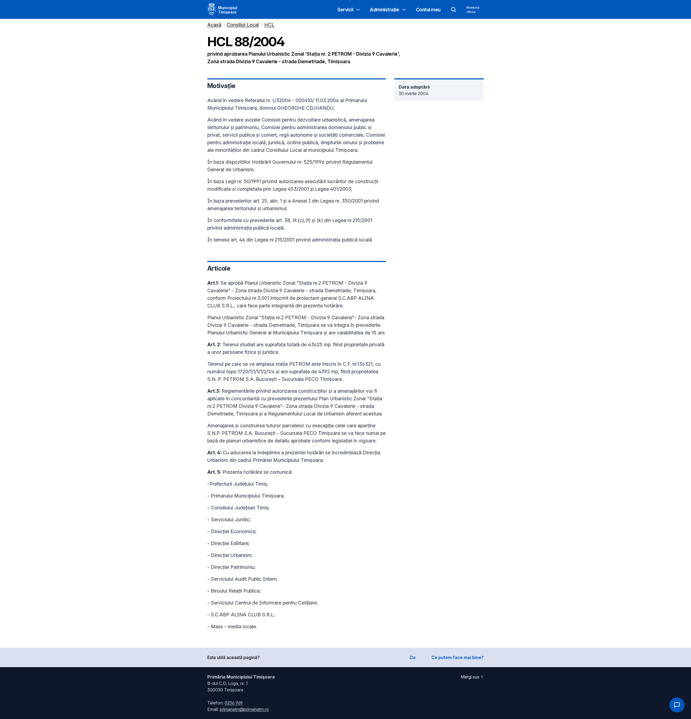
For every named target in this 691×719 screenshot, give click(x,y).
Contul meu (428, 9)
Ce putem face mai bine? (457, 657)
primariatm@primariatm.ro (244, 709)
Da (412, 657)
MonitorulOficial (472, 10)
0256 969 (234, 702)
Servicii (345, 9)
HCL (269, 25)
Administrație (384, 9)
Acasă (214, 25)
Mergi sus (470, 677)
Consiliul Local (243, 25)
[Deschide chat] (677, 705)
